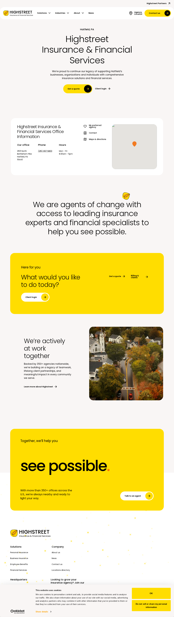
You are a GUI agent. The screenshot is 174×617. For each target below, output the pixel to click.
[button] (134, 144)
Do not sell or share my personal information (151, 605)
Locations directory (61, 570)
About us (56, 552)
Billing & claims (135, 276)
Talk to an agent (133, 496)
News (91, 13)
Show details (42, 611)
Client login (100, 88)
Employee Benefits (19, 564)
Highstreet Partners (157, 3)
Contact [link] (93, 133)
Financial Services (18, 570)
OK (151, 593)
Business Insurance (19, 558)
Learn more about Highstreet (38, 386)
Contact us (154, 13)
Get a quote (74, 88)
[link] (18, 13)
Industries (60, 13)
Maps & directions (97, 139)
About (77, 13)
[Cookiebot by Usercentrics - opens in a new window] (17, 612)
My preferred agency (95, 126)
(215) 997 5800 (45, 151)
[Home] (29, 533)
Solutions (42, 13)
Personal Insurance (19, 552)
